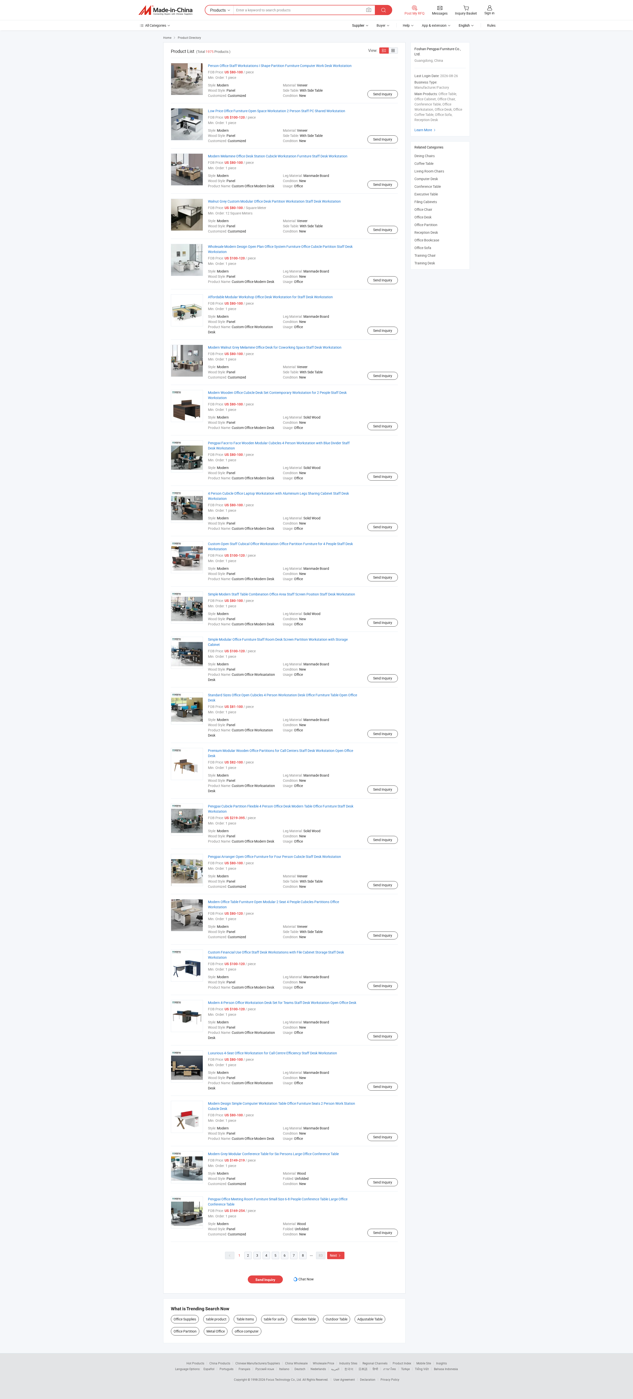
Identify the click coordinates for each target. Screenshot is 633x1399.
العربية (335, 1369)
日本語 (363, 1369)
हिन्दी (375, 1369)
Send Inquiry (382, 94)
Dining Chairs (424, 155)
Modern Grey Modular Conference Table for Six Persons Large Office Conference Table (273, 1153)
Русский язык (264, 1369)
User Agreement (344, 1379)
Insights (441, 1363)
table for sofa (274, 1319)
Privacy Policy (390, 1379)
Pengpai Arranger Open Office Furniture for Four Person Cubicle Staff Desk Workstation (274, 856)
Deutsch (299, 1369)
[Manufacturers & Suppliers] (165, 10)
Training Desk (424, 263)
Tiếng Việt (422, 1369)
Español (208, 1369)
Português (226, 1369)
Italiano (284, 1369)
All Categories (155, 25)
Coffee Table (423, 163)
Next (336, 1255)
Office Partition (185, 1331)
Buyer (381, 25)
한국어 (348, 1369)
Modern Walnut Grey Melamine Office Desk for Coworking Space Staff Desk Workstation (274, 347)
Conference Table (427, 186)
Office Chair (423, 209)
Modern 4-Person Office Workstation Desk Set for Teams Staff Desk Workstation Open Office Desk (282, 1002)
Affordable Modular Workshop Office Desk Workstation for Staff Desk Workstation (270, 297)
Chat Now (306, 1279)
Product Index (402, 1363)
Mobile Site (423, 1363)
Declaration (367, 1379)
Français (244, 1369)
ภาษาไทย (389, 1369)
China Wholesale (296, 1363)
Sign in (489, 13)
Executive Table (426, 194)
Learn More (425, 129)
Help (406, 25)
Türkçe (405, 1369)
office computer (247, 1331)
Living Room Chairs (429, 171)
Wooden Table (305, 1319)
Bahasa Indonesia (446, 1369)
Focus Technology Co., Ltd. (284, 1379)
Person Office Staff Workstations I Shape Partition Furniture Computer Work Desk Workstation (280, 65)
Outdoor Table (336, 1319)
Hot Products (195, 1363)
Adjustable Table (370, 1319)
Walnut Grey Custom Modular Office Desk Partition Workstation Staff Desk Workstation (274, 201)
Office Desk (422, 217)
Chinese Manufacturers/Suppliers (257, 1363)
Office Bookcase (426, 240)
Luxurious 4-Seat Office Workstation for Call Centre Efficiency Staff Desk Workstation (272, 1053)
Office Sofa (422, 247)
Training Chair (425, 255)
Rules (491, 25)
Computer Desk (426, 178)
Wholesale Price (323, 1363)
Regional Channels (374, 1363)
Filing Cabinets (425, 201)
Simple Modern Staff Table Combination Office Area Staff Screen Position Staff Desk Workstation (281, 594)
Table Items (245, 1319)
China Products (219, 1363)
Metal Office (215, 1331)
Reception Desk (426, 232)
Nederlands (318, 1369)
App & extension (434, 25)
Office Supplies (185, 1319)
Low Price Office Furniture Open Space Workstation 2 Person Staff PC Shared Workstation (276, 110)
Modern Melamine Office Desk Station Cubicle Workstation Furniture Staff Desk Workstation (277, 156)
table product (216, 1319)
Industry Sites (348, 1363)
